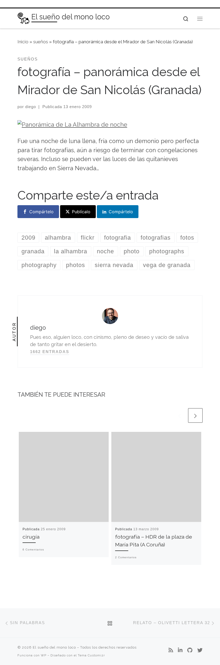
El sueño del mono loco (54, 647)
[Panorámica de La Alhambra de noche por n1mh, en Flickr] (72, 124)
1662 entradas (49, 351)
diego (30, 106)
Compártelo (41, 211)
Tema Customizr (91, 655)
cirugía (31, 537)
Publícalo (81, 211)
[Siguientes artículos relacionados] (195, 415)
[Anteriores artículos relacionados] (179, 415)
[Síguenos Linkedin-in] (180, 650)
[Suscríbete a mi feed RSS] (170, 650)
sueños (40, 41)
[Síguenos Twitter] (200, 650)
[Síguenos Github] (189, 650)
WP (43, 655)
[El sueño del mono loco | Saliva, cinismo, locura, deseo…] (23, 18)
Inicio (22, 41)
